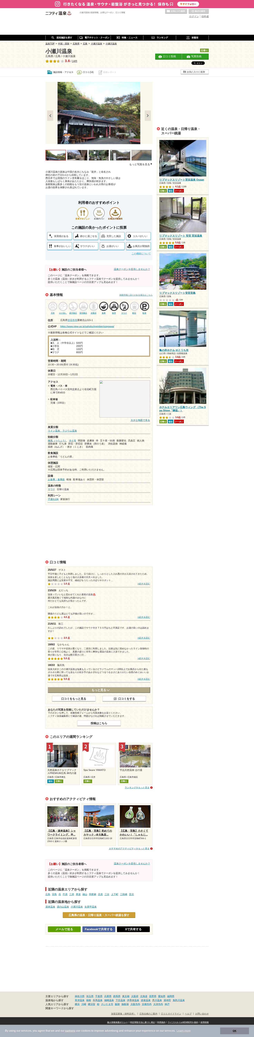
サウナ (51, 489)
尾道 (78, 894)
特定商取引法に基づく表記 (142, 1022)
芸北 (131, 894)
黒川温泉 (157, 1000)
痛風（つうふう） (57, 440)
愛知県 (161, 996)
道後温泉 (145, 1000)
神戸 (167, 1004)
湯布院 (167, 1000)
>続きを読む (144, 584)
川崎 (83, 1004)
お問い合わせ (202, 1014)
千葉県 (98, 996)
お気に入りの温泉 (176, 11)
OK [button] (234, 1030)
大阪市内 (135, 1004)
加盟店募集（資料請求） (123, 1014)
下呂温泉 (120, 1000)
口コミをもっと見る (73, 698)
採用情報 (204, 1022)
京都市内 (147, 1004)
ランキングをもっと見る (137, 787)
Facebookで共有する (99, 929)
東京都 (125, 996)
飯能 (117, 1004)
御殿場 (125, 1004)
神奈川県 (79, 996)
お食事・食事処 (56, 479)
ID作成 (205, 16)
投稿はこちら (99, 723)
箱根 (88, 1000)
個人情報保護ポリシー (117, 1022)
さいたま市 (107, 1004)
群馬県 (116, 996)
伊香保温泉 (133, 1000)
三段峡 (123, 894)
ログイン (194, 16)
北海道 (143, 996)
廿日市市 (72, 320)
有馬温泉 (97, 1000)
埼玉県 (89, 996)
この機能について (141, 253)
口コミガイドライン (171, 1014)
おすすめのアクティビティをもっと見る (129, 848)
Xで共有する (133, 929)
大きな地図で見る (140, 420)
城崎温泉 (109, 1000)
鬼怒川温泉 (179, 1000)
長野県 (152, 996)
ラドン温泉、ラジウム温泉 (62, 430)
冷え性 (72, 440)
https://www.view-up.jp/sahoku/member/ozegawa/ (87, 326)
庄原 (100, 894)
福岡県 (170, 996)
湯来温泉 (50, 906)
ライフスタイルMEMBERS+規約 (183, 1022)
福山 (84, 894)
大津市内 (158, 1004)
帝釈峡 (92, 894)
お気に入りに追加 (196, 72)
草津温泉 (79, 1000)
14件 (74, 61)
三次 (107, 894)
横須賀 (91, 1004)
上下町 (114, 894)
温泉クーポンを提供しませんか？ (132, 269)
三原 (71, 894)
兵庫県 (107, 996)
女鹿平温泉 (90, 906)
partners (70, 1030)
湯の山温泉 (63, 906)
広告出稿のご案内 (148, 1014)
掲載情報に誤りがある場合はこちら (136, 295)
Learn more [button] (184, 1030)
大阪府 (134, 996)
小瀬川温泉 (77, 906)
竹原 (65, 894)
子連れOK (53, 499)
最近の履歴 (199, 11)
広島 (47, 894)
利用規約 (161, 1022)
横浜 (77, 1004)
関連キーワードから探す (59, 1008)
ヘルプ (188, 1014)
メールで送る (64, 929)
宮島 (54, 894)
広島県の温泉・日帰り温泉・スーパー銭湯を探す (99, 915)
